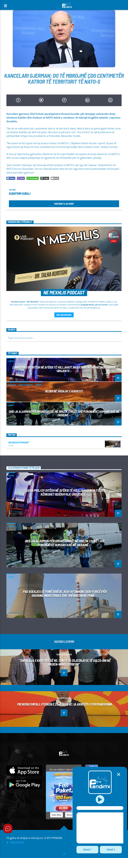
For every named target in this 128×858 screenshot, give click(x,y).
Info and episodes (64, 315)
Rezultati (71, 814)
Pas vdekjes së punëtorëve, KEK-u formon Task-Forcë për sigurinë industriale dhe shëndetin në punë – (65, 593)
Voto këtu (56, 814)
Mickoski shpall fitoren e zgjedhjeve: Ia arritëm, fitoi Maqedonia (64, 704)
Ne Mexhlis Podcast (18, 442)
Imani (38, 384)
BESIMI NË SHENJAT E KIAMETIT (64, 391)
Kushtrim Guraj (19, 193)
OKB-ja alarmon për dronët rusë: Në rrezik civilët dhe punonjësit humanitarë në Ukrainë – (64, 413)
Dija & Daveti (26, 384)
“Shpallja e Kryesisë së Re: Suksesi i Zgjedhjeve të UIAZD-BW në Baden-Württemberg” (65, 662)
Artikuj (12, 384)
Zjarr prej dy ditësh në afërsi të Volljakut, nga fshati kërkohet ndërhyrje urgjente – (64, 369)
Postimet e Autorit (64, 203)
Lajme (11, 361)
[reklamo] (64, 811)
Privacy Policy (17, 842)
